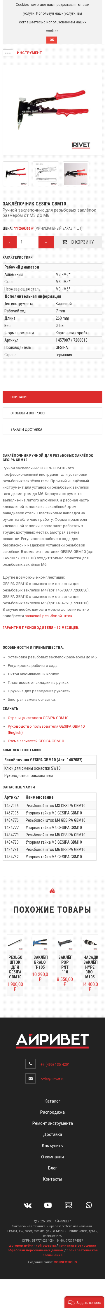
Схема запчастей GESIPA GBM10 (36, 741)
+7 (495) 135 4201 (55, 1065)
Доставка (52, 1134)
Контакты (52, 1179)
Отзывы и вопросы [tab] (27, 413)
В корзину (82, 242)
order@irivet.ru (52, 1079)
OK (52, 40)
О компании (52, 1157)
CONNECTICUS (65, 1262)
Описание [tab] (19, 397)
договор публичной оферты (32, 1246)
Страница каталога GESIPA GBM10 (38, 718)
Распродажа (52, 1112)
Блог (52, 1168)
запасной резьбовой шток (48, 616)
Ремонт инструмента (52, 1123)
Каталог (52, 1101)
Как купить (52, 1145)
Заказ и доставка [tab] (26, 429)
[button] (8, 52)
